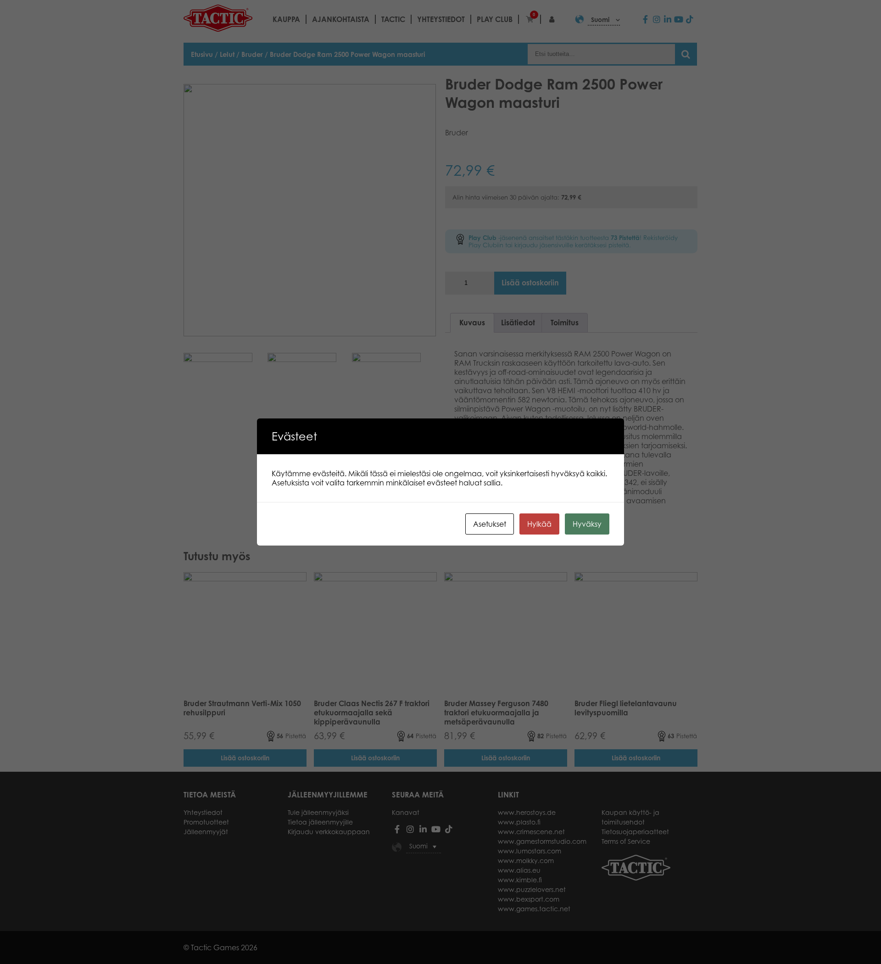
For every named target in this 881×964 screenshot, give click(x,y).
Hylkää (539, 524)
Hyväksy (587, 524)
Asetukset (489, 524)
